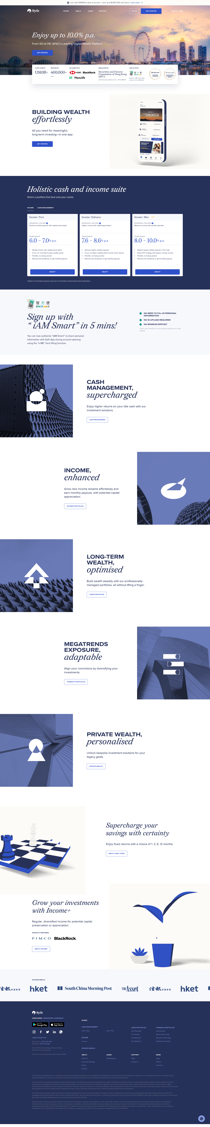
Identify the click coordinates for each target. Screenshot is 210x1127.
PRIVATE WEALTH (96, 766)
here (64, 1054)
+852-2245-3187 (46, 1042)
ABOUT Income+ (41, 949)
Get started (151, 11)
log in (134, 11)
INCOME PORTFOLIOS (75, 506)
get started (42, 53)
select (52, 272)
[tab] (30, 208)
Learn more (135, 3)
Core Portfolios (96, 594)
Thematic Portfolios (76, 682)
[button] (66, 11)
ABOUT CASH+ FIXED (117, 853)
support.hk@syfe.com (39, 1038)
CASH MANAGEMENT (97, 420)
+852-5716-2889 (44, 1044)
